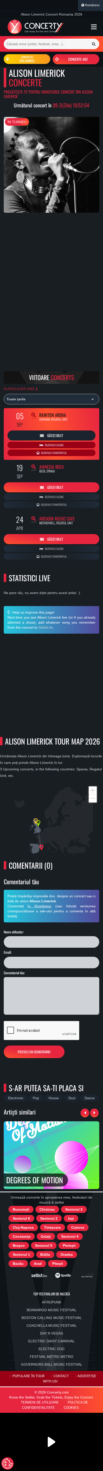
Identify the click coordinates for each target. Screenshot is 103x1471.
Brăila (45, 1255)
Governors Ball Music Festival (51, 1364)
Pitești (57, 1264)
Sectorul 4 (69, 1236)
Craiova (77, 1227)
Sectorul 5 (43, 1245)
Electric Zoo (51, 1349)
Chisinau (47, 1209)
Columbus (27, 59)
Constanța (21, 1236)
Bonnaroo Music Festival (51, 1310)
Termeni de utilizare (40, 1402)
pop (36, 1098)
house (53, 1098)
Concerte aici (78, 59)
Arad (38, 1264)
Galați (46, 1236)
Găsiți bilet (54, 435)
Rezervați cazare (54, 445)
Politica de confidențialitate (55, 1405)
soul (71, 1098)
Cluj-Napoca (23, 1227)
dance (89, 1098)
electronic (16, 1098)
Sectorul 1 (21, 1255)
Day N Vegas (51, 1333)
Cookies (71, 1408)
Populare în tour (28, 1376)
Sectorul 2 (49, 1218)
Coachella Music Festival (51, 1325)
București (21, 1209)
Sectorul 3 (73, 1209)
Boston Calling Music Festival (52, 1318)
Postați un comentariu (34, 1051)
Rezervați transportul (53, 453)
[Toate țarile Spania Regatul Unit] (51, 399)
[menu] (93, 27)
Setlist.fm (45, 627)
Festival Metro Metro (51, 1357)
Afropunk (51, 1302)
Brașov (19, 1245)
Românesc (92, 5)
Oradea (66, 1255)
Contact (61, 1376)
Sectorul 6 (21, 1218)
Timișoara (52, 1227)
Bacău (18, 1264)
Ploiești (69, 1245)
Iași (71, 1218)
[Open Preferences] (7, 1463)
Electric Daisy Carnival (51, 1341)
